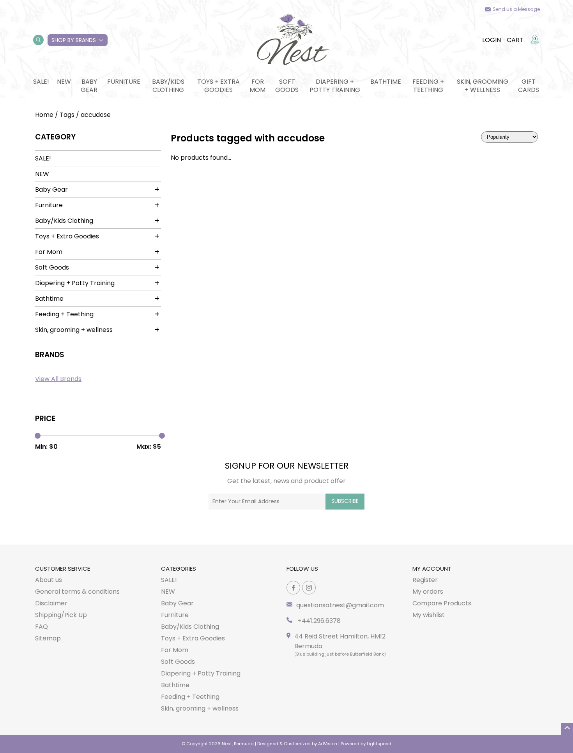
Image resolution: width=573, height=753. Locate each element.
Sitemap (48, 638)
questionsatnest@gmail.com (340, 605)
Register (425, 579)
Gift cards (528, 85)
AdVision (327, 744)
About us (48, 579)
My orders (427, 591)
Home (44, 114)
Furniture (123, 81)
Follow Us (302, 568)
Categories (178, 568)
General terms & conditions (77, 591)
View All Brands (58, 378)
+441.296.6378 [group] (318, 620)
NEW (64, 81)
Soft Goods (287, 85)
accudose (96, 114)
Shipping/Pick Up (61, 614)
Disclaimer (51, 603)
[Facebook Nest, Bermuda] (293, 587)
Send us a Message (516, 9)
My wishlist (428, 614)
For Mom (257, 85)
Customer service (62, 568)
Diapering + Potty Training (334, 85)
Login (491, 39)
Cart (515, 39)
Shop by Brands (73, 40)
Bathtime (385, 81)
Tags (67, 114)
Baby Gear (89, 85)
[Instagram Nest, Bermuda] (309, 587)
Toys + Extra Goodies (218, 85)
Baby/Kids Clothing (168, 85)
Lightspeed (379, 744)
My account (431, 568)
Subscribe (345, 501)
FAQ (41, 626)
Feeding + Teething (428, 85)
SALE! (41, 81)
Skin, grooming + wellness (482, 85)
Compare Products (441, 603)
